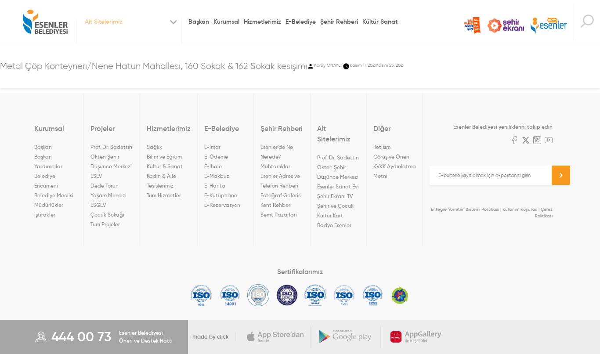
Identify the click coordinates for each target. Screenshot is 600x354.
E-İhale (213, 166)
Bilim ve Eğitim (164, 156)
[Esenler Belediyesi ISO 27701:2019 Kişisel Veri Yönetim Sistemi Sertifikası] (287, 295)
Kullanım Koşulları (519, 209)
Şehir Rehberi (339, 21)
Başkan (198, 21)
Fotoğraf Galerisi (281, 195)
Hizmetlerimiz (262, 21)
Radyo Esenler (549, 25)
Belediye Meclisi (53, 195)
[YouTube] (549, 141)
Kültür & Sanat (165, 166)
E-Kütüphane (220, 195)
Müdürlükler (48, 205)
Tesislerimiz (160, 185)
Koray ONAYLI (327, 65)
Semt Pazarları (278, 214)
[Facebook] (514, 141)
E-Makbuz (216, 176)
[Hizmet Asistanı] (587, 22)
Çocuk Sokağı (107, 214)
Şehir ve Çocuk (335, 205)
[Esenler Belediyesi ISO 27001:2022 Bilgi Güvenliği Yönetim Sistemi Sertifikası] (258, 295)
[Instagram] (537, 141)
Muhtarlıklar (275, 166)
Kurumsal (226, 21)
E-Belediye (301, 21)
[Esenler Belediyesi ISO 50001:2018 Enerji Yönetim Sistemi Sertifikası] (373, 295)
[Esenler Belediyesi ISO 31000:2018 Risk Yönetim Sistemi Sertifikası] (316, 295)
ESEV (96, 176)
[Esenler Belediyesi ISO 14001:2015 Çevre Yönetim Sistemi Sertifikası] (230, 295)
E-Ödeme (216, 156)
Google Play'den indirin (346, 337)
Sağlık (154, 147)
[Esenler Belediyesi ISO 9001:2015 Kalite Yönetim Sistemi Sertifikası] (201, 295)
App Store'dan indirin (275, 337)
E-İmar (212, 147)
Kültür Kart (330, 215)
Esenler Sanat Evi (338, 186)
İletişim (381, 147)
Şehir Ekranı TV (505, 26)
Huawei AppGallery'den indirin (416, 337)
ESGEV (98, 205)
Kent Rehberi (276, 205)
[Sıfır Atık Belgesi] (400, 295)
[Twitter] (526, 141)
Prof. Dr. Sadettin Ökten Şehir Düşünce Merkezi (111, 157)
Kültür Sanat (380, 21)
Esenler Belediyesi (45, 22)
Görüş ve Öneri (391, 156)
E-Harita (214, 185)
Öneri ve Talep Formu (472, 25)
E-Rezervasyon (222, 205)
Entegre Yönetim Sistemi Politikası (465, 209)
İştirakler (44, 214)
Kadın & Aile (161, 176)
